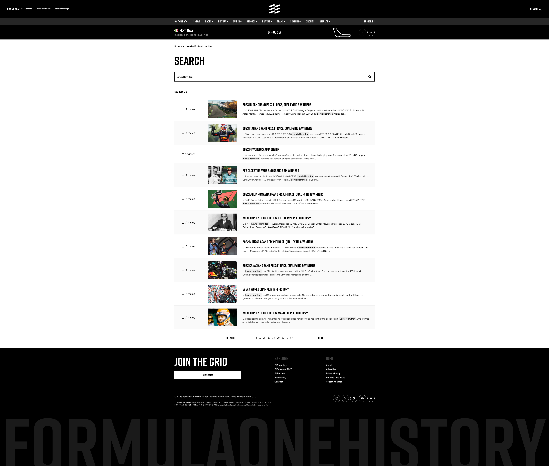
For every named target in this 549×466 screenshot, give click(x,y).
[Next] (371, 32)
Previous (230, 338)
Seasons (294, 21)
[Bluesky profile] (371, 398)
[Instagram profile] (336, 398)
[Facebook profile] (353, 398)
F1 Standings (280, 365)
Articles (190, 109)
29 (278, 338)
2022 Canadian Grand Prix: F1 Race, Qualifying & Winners (278, 265)
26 (264, 338)
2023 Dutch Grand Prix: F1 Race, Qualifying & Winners (276, 104)
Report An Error (334, 381)
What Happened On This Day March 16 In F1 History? (275, 313)
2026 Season (26, 8)
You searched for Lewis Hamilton (197, 46)
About (329, 365)
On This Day (180, 21)
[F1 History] (274, 9)
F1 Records (279, 373)
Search (534, 9)
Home (177, 46)
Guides (236, 21)
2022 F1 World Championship (260, 149)
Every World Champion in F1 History (265, 289)
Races (208, 21)
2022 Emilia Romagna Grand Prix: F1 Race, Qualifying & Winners (283, 194)
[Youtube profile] (362, 398)
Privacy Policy (333, 373)
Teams (280, 21)
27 (269, 338)
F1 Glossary (280, 377)
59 (291, 338)
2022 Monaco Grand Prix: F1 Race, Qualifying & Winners (278, 242)
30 (283, 338)
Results (324, 21)
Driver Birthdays (43, 8)
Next (320, 338)
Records (251, 21)
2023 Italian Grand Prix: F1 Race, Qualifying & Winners (277, 128)
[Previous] (362, 32)
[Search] (370, 77)
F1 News (196, 21)
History (222, 21)
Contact (278, 381)
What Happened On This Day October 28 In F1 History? (276, 218)
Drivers (266, 21)
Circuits (310, 21)
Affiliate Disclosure (335, 377)
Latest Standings (61, 8)
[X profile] (345, 398)
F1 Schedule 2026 (283, 369)
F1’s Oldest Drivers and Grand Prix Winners (270, 170)
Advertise (331, 369)
